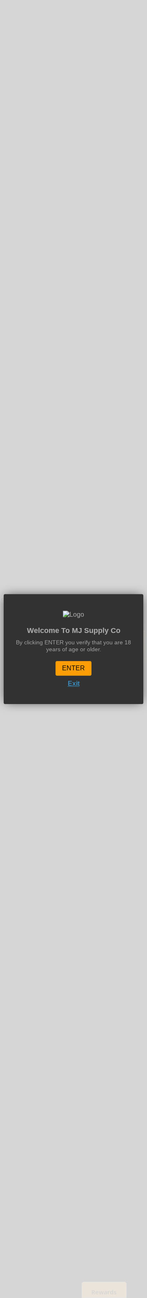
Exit (74, 683)
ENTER (73, 668)
